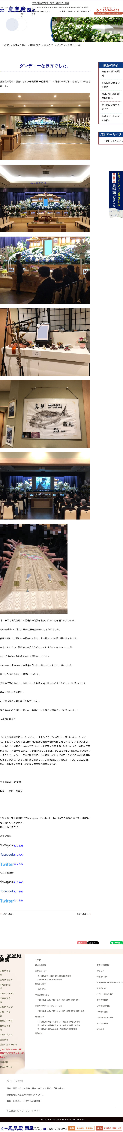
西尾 (39, 989)
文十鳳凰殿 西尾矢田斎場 (69, 1021)
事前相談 (72, 7)
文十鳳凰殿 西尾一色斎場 (69, 1025)
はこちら (18, 854)
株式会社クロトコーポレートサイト (23, 1110)
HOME (38, 960)
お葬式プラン (40, 971)
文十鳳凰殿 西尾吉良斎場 (48, 1029)
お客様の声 (101, 988)
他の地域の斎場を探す (68, 1029)
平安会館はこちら (42, 995)
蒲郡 (73, 1000)
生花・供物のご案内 (83, 11)
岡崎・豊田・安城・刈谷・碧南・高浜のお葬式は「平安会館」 (36, 1088)
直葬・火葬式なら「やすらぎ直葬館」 (24, 1100)
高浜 (58, 1000)
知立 (58, 1011)
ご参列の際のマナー (105, 1017)
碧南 (44, 989)
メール (83, 943)
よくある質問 (102, 1023)
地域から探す (35, 12)
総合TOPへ (23, 14)
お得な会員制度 (82, 7)
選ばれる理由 (42, 7)
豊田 (44, 1000)
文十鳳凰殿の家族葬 (63, 976)
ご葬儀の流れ (102, 1011)
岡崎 (39, 1000)
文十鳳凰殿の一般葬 (46, 976)
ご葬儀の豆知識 (66, 11)
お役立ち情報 (102, 1000)
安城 (49, 1000)
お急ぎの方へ (44, 12)
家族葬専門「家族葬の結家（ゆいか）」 (26, 1094)
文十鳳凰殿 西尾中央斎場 (48, 1021)
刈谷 (54, 1000)
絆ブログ (100, 971)
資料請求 (100, 1029)
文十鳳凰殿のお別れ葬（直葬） (50, 979)
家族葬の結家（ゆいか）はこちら (48, 1005)
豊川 (78, 1000)
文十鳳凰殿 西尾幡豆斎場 (48, 1025)
